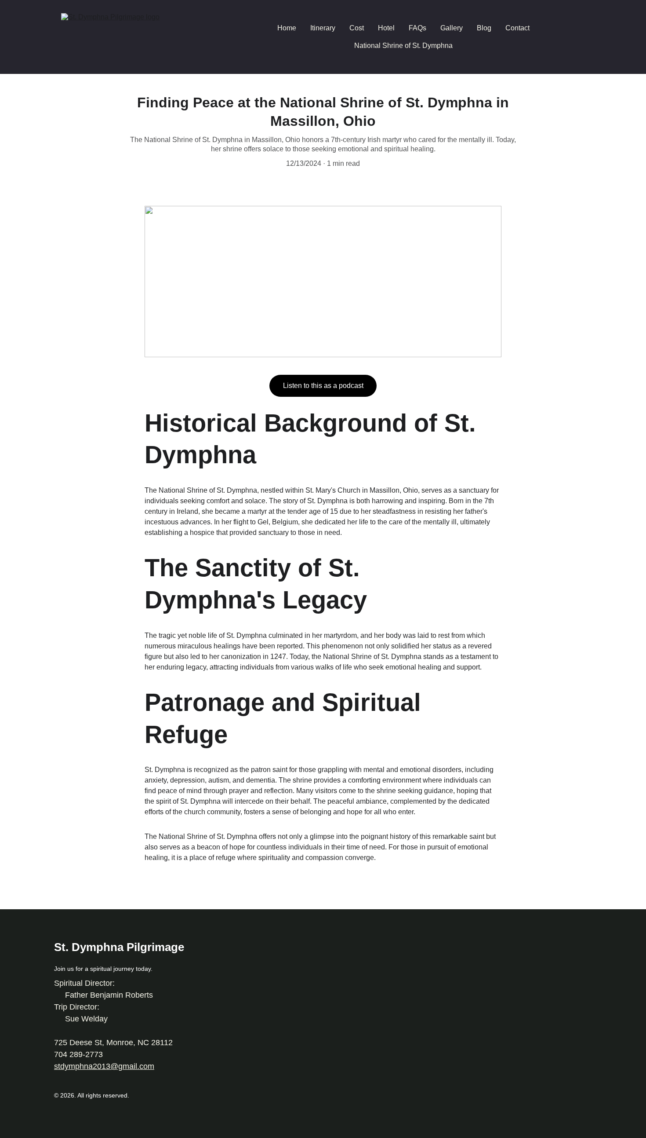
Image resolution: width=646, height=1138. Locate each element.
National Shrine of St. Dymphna (403, 45)
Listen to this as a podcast (323, 385)
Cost (356, 28)
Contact (517, 28)
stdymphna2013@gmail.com (104, 1066)
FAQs (417, 28)
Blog (484, 28)
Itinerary (322, 28)
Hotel (386, 28)
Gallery (451, 28)
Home (286, 28)
